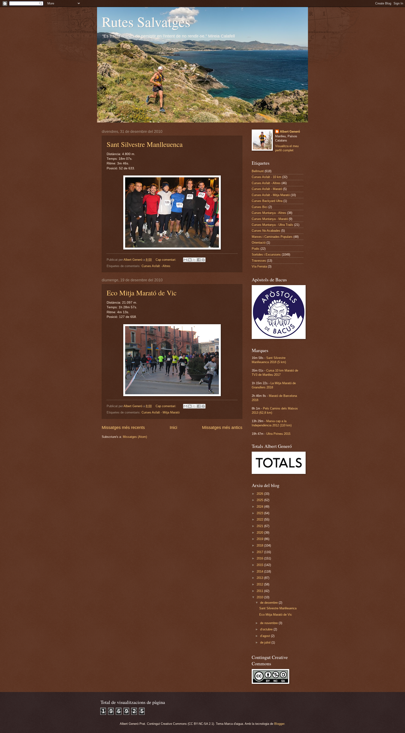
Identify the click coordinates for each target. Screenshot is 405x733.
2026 (260, 493)
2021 (260, 526)
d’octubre (267, 629)
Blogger (279, 724)
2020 (260, 532)
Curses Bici (259, 207)
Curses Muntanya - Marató (270, 219)
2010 (260, 597)
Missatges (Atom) (135, 437)
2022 (260, 519)
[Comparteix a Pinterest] (203, 259)
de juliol (265, 642)
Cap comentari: (166, 259)
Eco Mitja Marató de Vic (141, 292)
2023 (260, 513)
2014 (260, 571)
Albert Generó (290, 131)
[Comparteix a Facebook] (198, 259)
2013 (260, 578)
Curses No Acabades (266, 230)
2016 (260, 558)
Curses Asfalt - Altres (156, 266)
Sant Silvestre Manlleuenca (145, 144)
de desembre (269, 602)
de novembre (269, 623)
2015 (260, 565)
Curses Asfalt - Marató (267, 189)
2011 (260, 591)
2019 (260, 539)
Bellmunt (258, 171)
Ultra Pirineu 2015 (278, 433)
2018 (260, 545)
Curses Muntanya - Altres (269, 213)
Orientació (259, 242)
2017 (260, 552)
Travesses (259, 260)
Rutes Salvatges (146, 21)
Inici (173, 427)
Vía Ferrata (259, 266)
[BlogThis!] (190, 259)
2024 (260, 506)
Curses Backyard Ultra (267, 201)
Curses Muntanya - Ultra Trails (272, 225)
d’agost (265, 636)
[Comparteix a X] (194, 259)
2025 (260, 500)
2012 (260, 584)
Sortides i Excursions (266, 254)
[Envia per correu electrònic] (185, 259)
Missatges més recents (123, 427)
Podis (255, 248)
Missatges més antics (222, 427)
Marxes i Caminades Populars (272, 236)
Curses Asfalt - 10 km (266, 177)
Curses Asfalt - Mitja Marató (161, 412)
